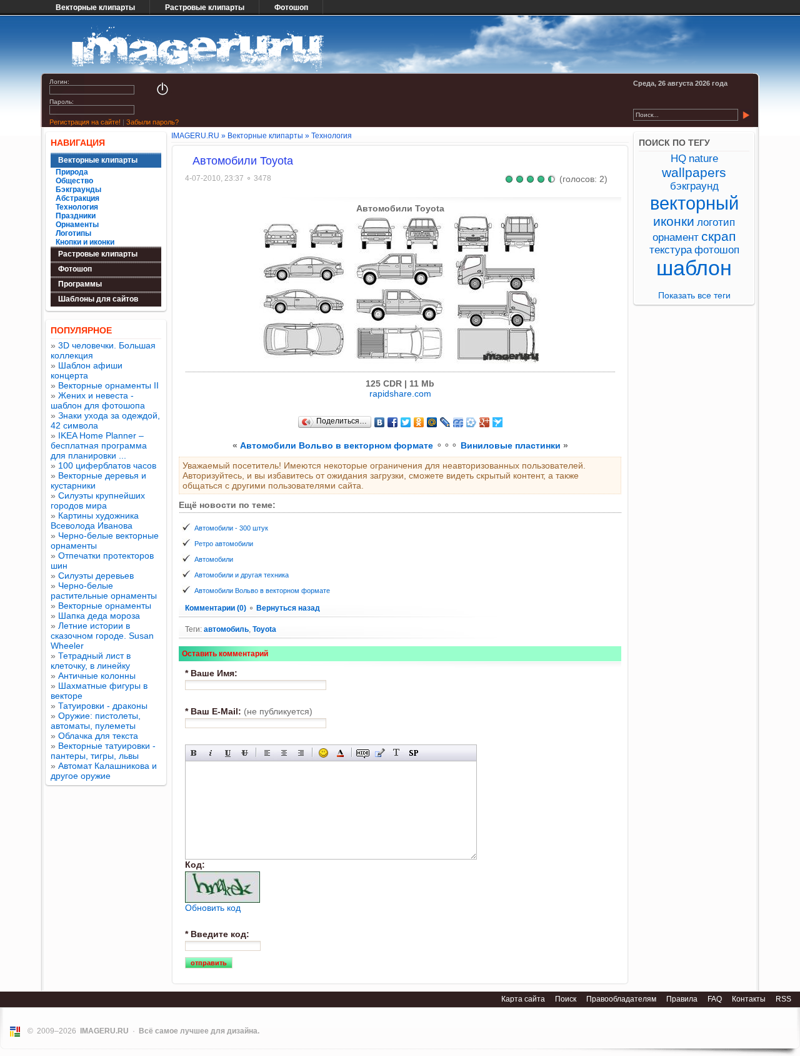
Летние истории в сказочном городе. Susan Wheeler (102, 636)
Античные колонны (97, 676)
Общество (74, 180)
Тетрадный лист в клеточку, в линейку (91, 661)
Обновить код (213, 908)
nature (703, 159)
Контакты (749, 999)
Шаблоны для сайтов (98, 299)
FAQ (715, 999)
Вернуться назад (288, 608)
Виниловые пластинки (511, 445)
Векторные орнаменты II (108, 385)
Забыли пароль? (152, 122)
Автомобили (213, 559)
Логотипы (73, 233)
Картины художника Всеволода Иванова (95, 520)
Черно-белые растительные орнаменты (104, 591)
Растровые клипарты (204, 7)
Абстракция (77, 198)
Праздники (76, 215)
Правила (682, 999)
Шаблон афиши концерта (86, 370)
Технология (77, 207)
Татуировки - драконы (103, 706)
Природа (72, 172)
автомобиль (226, 629)
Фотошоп (291, 7)
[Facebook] (392, 422)
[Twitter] (405, 422)
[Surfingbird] (497, 422)
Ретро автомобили (223, 543)
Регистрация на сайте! (85, 122)
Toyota (264, 629)
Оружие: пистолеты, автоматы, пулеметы (96, 721)
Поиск (565, 999)
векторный (694, 203)
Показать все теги (694, 295)
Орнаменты (77, 224)
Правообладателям (621, 999)
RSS (783, 999)
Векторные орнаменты (104, 606)
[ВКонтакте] (379, 422)
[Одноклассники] (419, 422)
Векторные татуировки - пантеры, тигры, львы (103, 751)
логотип (716, 222)
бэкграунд (694, 186)
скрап (718, 236)
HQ (678, 159)
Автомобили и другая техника (241, 575)
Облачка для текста (98, 736)
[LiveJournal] (445, 422)
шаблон (694, 268)
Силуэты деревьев (96, 576)
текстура (670, 250)
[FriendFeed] (458, 422)
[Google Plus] (484, 422)
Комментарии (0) (216, 608)
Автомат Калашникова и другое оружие (104, 771)
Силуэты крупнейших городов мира (98, 500)
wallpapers (694, 172)
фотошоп (716, 250)
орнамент (675, 237)
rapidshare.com (400, 393)
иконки (673, 221)
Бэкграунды (78, 189)
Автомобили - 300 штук (231, 528)
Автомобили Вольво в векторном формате (336, 445)
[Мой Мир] (432, 422)
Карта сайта (523, 999)
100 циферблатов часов (107, 465)
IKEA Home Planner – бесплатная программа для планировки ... (99, 445)
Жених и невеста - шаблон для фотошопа (98, 400)
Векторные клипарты (95, 7)
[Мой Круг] (471, 422)
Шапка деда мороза (99, 616)
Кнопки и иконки (85, 242)
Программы (80, 284)
